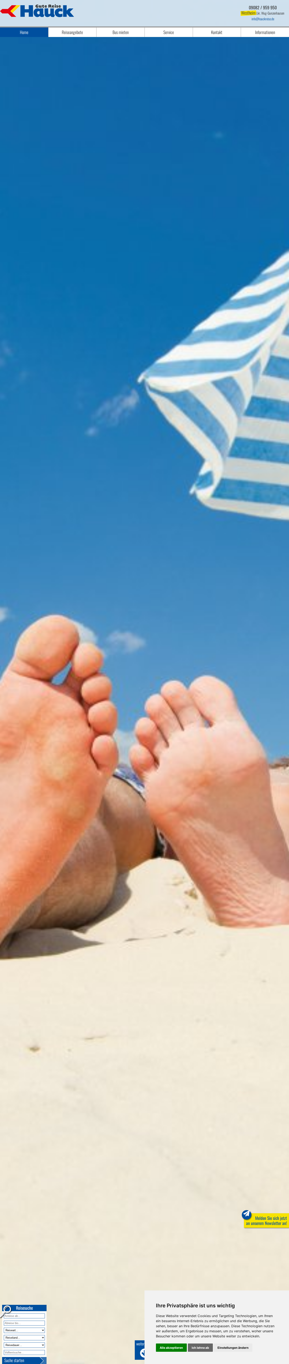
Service (168, 32)
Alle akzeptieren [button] (171, 1347)
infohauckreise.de (263, 18)
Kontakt (216, 32)
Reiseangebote (72, 32)
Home (24, 32)
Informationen (265, 32)
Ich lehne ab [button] (200, 1347)
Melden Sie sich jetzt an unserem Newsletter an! (266, 1220)
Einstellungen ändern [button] (233, 1347)
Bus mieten (121, 32)
